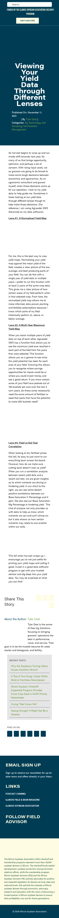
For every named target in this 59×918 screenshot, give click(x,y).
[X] (45, 598)
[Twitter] (23, 734)
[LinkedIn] (51, 598)
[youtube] (27, 830)
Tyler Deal (31, 119)
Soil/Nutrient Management (24, 127)
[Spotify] (36, 734)
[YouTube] (29, 734)
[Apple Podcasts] (43, 734)
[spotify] (33, 830)
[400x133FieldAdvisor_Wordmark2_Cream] (29, 29)
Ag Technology (33, 122)
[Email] (51, 605)
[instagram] (14, 830)
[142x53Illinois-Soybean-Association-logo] (29, 845)
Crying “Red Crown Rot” (24, 704)
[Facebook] (38, 598)
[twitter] (20, 830)
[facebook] (7, 830)
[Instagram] (16, 734)
